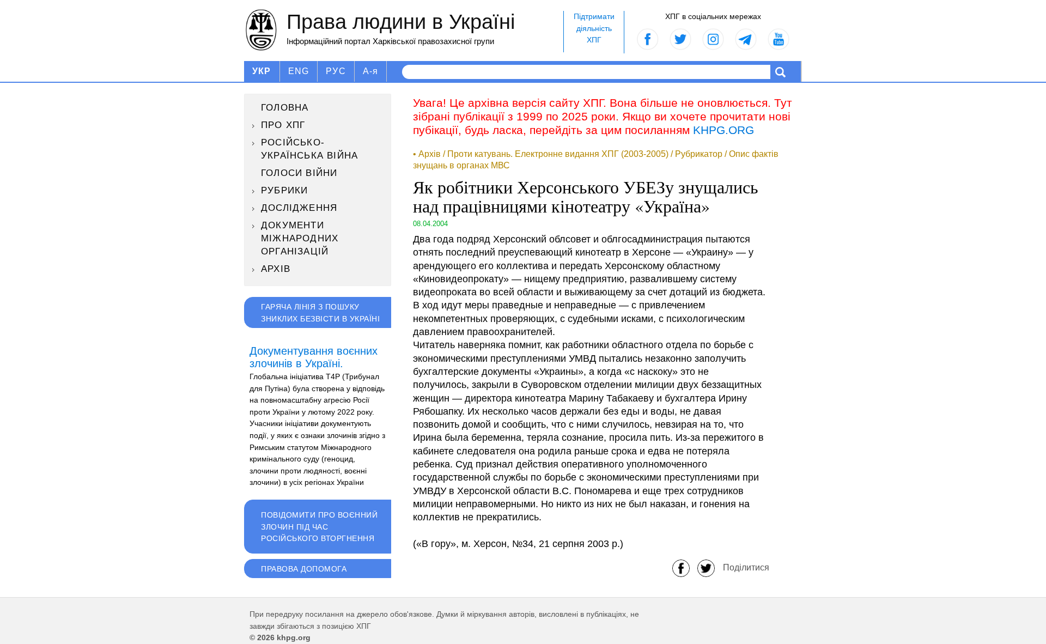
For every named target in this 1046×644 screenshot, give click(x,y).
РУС (336, 71)
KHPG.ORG (723, 130)
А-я (371, 71)
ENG (298, 71)
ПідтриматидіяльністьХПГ (594, 28)
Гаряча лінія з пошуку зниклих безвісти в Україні (320, 312)
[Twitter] (706, 567)
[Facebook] (681, 567)
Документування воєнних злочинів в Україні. (314, 357)
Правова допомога (303, 568)
